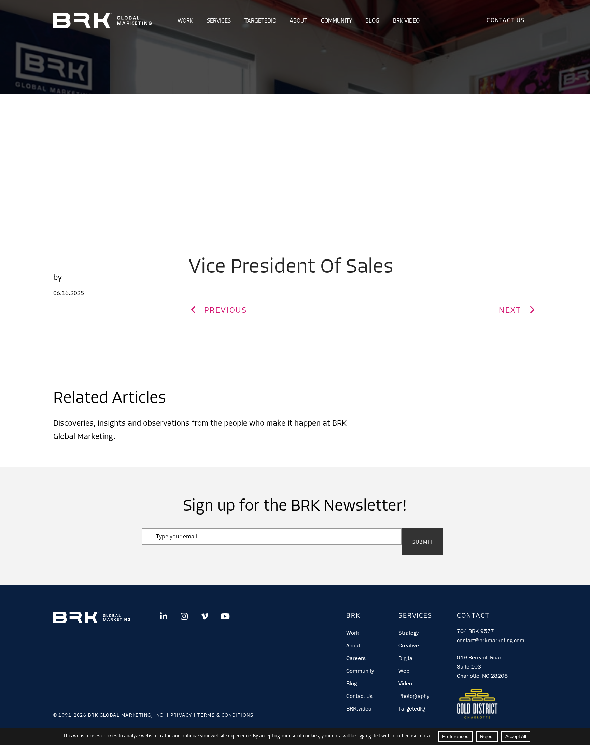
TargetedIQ (260, 21)
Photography (413, 696)
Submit (422, 541)
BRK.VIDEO (406, 21)
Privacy (181, 715)
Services (219, 21)
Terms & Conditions (225, 715)
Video (405, 683)
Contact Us (505, 21)
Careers (356, 658)
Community (336, 21)
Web (403, 670)
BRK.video (358, 708)
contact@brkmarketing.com (490, 640)
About (298, 21)
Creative (408, 645)
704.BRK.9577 (475, 631)
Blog (372, 21)
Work (185, 21)
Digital (406, 658)
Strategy (408, 632)
